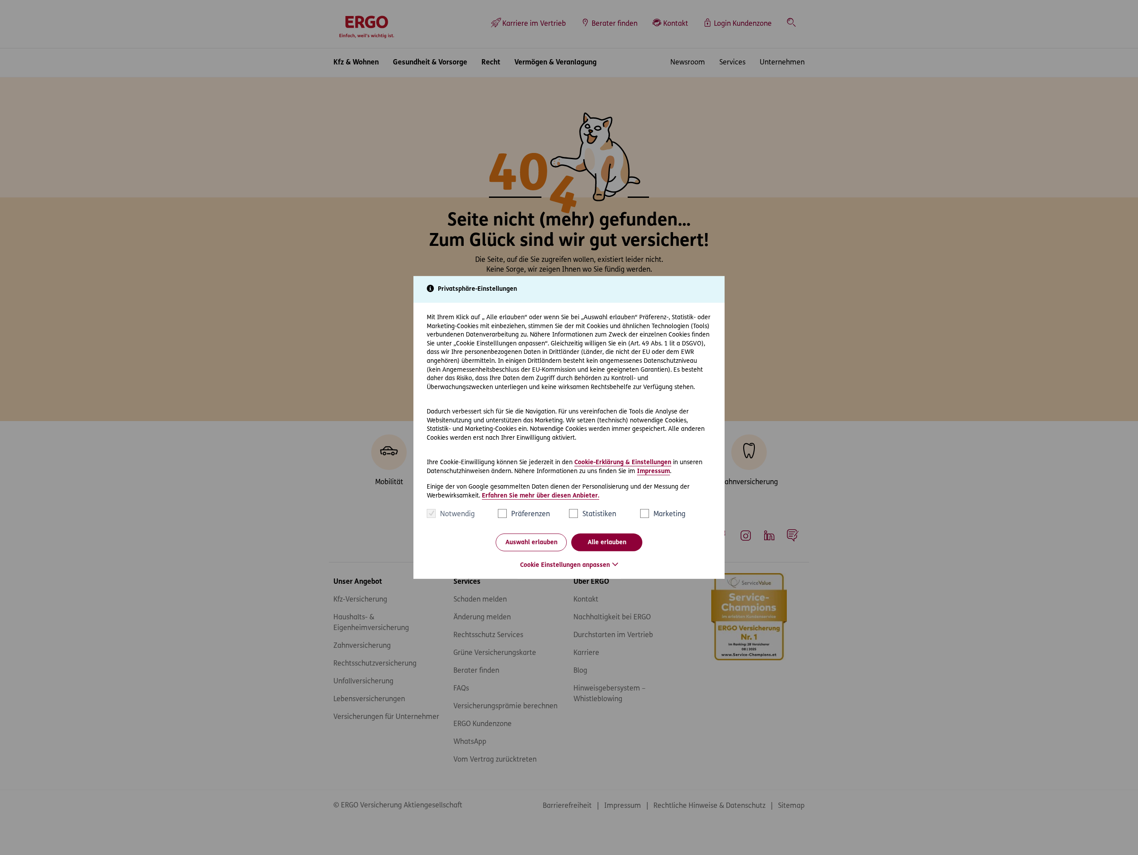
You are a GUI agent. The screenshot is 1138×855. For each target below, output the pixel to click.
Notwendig (457, 514)
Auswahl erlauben (531, 542)
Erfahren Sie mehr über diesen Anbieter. (540, 496)
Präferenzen (530, 514)
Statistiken (599, 514)
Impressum (653, 471)
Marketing (669, 514)
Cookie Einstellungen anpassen (565, 565)
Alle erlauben (607, 542)
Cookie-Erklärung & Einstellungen (622, 462)
